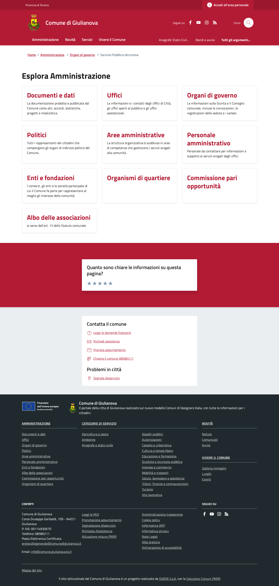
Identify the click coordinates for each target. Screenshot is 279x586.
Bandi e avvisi (205, 39)
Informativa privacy (155, 531)
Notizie (207, 434)
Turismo (147, 489)
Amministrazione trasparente (162, 514)
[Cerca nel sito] (248, 23)
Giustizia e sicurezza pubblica (162, 461)
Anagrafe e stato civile (97, 445)
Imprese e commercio (156, 467)
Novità (207, 423)
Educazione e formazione (159, 456)
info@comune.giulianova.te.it (51, 551)
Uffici (25, 439)
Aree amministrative (36, 456)
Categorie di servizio (99, 423)
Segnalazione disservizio (99, 525)
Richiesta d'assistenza (97, 531)
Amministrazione (52, 54)
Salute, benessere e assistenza (163, 478)
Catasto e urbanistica (156, 445)
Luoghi (206, 473)
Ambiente (88, 439)
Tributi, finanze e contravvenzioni (165, 483)
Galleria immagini (214, 468)
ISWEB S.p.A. (168, 578)
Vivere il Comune (216, 457)
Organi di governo (82, 54)
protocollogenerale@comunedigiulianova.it (51, 543)
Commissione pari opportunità (43, 478)
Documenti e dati (34, 434)
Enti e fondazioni (33, 467)
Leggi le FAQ (90, 514)
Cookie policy (151, 520)
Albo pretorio (151, 542)
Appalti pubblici (152, 434)
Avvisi (206, 445)
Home (32, 54)
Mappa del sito (32, 570)
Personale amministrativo (40, 461)
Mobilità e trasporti (155, 472)
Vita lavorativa (152, 494)
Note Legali (150, 536)
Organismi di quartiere (37, 483)
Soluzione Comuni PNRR (203, 578)
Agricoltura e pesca (95, 434)
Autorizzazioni (152, 439)
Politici (26, 450)
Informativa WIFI (153, 525)
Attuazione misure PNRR (99, 536)
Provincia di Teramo (37, 5)
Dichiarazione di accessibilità (162, 547)
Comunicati (210, 439)
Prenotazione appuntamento (102, 520)
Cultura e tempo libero (157, 450)
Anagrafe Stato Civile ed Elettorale (175, 39)
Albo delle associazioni (37, 472)
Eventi (206, 479)
